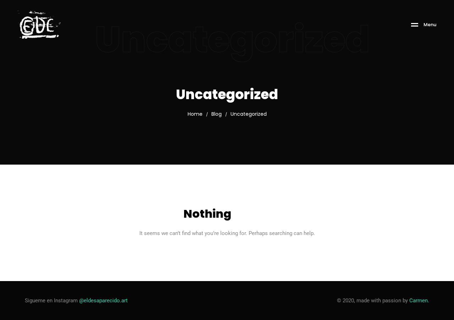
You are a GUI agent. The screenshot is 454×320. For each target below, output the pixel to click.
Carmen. (419, 300)
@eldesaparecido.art (103, 300)
